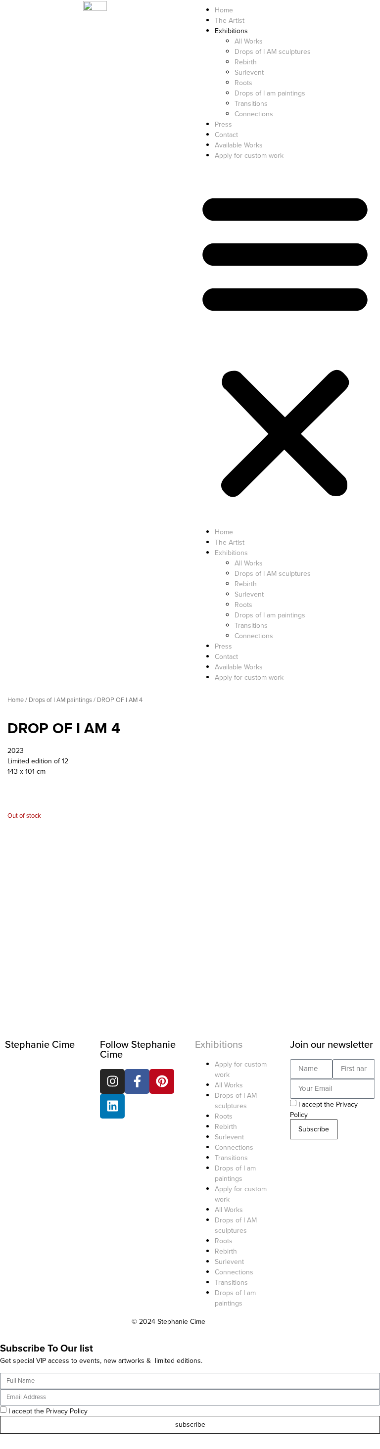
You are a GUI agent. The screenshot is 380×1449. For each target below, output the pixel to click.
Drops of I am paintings (270, 93)
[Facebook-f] (137, 1081)
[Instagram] (112, 1081)
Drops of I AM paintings (60, 699)
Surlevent (249, 72)
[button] (285, 344)
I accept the (48, 1411)
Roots (243, 83)
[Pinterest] (161, 1081)
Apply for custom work (249, 155)
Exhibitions (218, 1044)
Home (224, 10)
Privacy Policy (67, 1411)
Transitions (251, 103)
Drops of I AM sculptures (273, 52)
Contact (226, 135)
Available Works (239, 145)
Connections (254, 114)
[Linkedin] (112, 1106)
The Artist (229, 20)
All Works (249, 41)
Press (223, 124)
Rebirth (246, 62)
